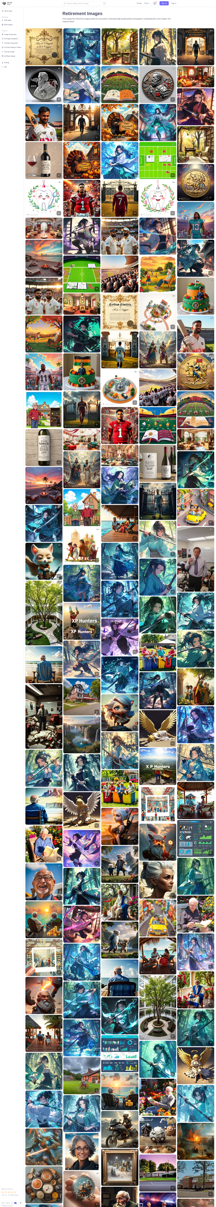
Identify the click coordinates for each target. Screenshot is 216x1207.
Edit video (7, 20)
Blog (3, 1203)
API (5, 67)
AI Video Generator (11, 43)
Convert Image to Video (12, 47)
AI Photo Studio (9, 56)
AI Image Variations (11, 39)
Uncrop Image (9, 52)
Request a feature (7, 1206)
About (8, 1203)
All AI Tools (8, 11)
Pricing (139, 3)
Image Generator (10, 34)
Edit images (8, 24)
